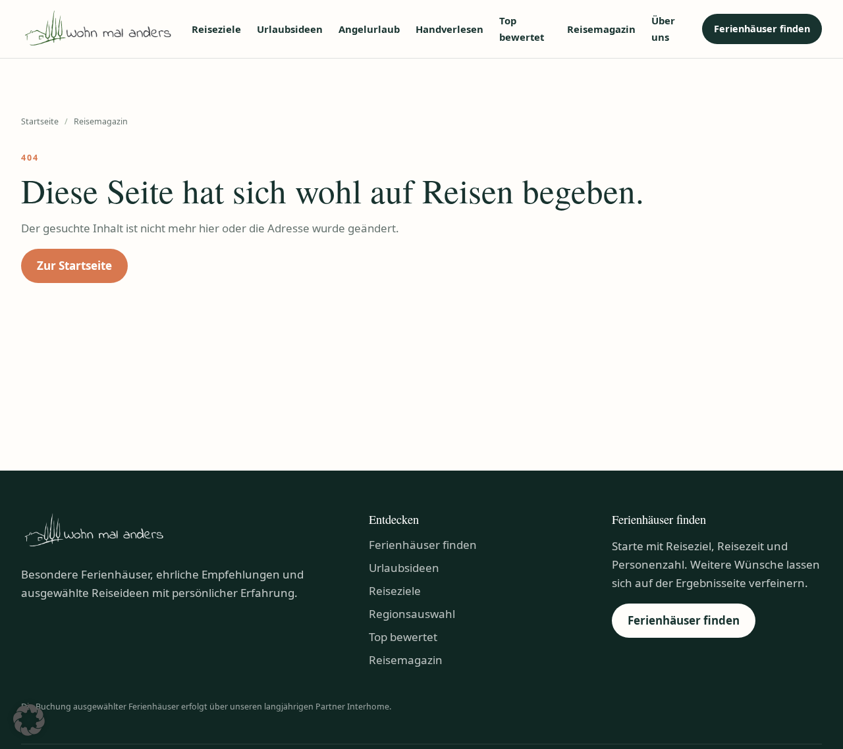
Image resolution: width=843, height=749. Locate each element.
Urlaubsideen (290, 29)
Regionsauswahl (412, 613)
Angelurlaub (369, 29)
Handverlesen (449, 29)
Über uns (663, 28)
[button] (29, 720)
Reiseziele (216, 29)
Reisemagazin (601, 29)
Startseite (40, 121)
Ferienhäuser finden (762, 28)
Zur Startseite (74, 265)
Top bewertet (521, 28)
